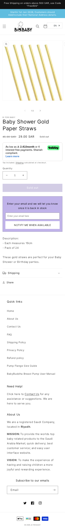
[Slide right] (40, 110)
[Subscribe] (54, 490)
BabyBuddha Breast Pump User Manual (31, 373)
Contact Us (14, 326)
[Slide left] (25, 110)
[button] (4, 26)
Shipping (20, 163)
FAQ (9, 334)
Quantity (7, 168)
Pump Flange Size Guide (22, 365)
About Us (12, 318)
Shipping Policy (16, 342)
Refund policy (15, 357)
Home (10, 310)
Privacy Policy (15, 350)
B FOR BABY (9, 117)
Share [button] (10, 282)
